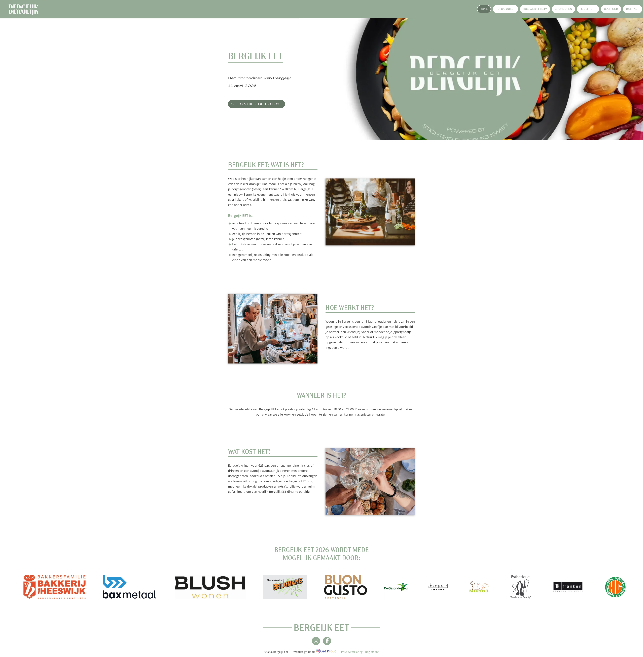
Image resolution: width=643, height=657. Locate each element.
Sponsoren (563, 9)
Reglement (372, 652)
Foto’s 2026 (505, 9)
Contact (632, 9)
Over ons (611, 9)
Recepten (587, 9)
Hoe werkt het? (535, 9)
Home (484, 9)
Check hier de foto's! (256, 104)
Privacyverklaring (352, 652)
